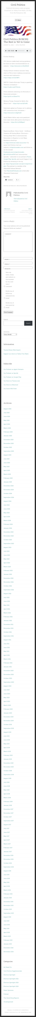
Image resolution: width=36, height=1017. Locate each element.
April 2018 (7, 794)
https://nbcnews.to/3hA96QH (19, 66)
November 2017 (8, 813)
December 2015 (8, 901)
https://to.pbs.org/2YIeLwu (12, 87)
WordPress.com (26, 1012)
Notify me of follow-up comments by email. (10, 294)
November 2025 (9, 443)
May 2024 (7, 513)
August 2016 (7, 871)
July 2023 (7, 551)
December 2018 (8, 763)
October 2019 (8, 724)
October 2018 (8, 770)
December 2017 (8, 809)
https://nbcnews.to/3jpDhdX (12, 113)
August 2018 (7, 778)
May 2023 (7, 559)
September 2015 (9, 913)
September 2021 (9, 636)
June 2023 (7, 555)
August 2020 (7, 686)
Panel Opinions (8, 990)
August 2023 (7, 547)
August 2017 (7, 824)
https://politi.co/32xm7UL (12, 96)
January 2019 (8, 759)
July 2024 (7, 505)
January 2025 (8, 482)
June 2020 (7, 694)
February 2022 (8, 617)
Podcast (13, 185)
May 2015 (6, 928)
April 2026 (7, 424)
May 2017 (6, 836)
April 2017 (7, 840)
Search (6, 319)
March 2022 (7, 613)
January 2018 (8, 805)
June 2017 (7, 832)
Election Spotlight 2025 (11, 986)
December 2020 (9, 670)
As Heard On (8, 967)
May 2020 (7, 697)
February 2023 (8, 570)
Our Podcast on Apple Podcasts (14, 369)
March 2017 (7, 844)
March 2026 (7, 428)
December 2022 (8, 578)
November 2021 (8, 628)
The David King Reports (11, 998)
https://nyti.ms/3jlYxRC (20, 103)
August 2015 (7, 917)
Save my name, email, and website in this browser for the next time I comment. (10, 279)
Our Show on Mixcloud (11, 385)
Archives (6, 332)
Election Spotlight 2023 (11, 982)
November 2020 (9, 674)
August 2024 (7, 501)
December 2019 (8, 717)
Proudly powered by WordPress (18, 1010)
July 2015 (6, 921)
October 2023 (8, 540)
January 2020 (8, 713)
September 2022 (9, 590)
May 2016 (6, 882)
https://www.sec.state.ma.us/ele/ (16, 143)
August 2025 (7, 455)
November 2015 (8, 905)
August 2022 (7, 593)
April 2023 (7, 563)
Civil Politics (18, 4)
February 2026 (8, 432)
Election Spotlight (9, 975)
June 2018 (7, 786)
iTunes (29, 157)
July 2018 (6, 782)
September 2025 (9, 451)
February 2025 (8, 478)
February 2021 (8, 663)
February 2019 (8, 755)
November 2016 (9, 859)
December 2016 (8, 855)
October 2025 (8, 447)
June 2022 (7, 601)
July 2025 (7, 459)
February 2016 (8, 894)
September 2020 (9, 682)
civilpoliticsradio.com (16, 147)
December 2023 (8, 532)
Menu (19, 20)
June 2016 (7, 878)
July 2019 (6, 736)
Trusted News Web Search (12, 350)
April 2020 (7, 701)
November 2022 (9, 582)
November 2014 (8, 951)
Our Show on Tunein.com (12, 381)
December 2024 (8, 486)
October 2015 (8, 909)
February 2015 (8, 940)
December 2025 (8, 439)
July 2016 (6, 874)
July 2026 (7, 412)
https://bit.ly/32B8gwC (18, 122)
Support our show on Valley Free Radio (16, 354)
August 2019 (7, 732)
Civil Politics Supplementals (13, 971)
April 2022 (7, 609)
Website (7, 268)
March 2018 (7, 797)
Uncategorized (22, 185)
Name (7, 259)
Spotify (14, 159)
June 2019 (7, 740)
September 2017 (9, 821)
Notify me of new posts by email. (10, 305)
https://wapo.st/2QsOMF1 (11, 77)
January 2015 (8, 944)
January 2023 (8, 574)
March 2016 (7, 890)
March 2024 (7, 520)
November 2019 (9, 720)
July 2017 (6, 828)
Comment (8, 235)
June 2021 (7, 647)
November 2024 (9, 489)
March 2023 (7, 566)
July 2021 (6, 643)
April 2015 (7, 932)
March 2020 (7, 705)
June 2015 (7, 924)
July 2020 (7, 690)
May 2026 (7, 420)
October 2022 (8, 586)
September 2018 (9, 774)
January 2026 (8, 436)
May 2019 (6, 744)
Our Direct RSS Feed (10, 388)
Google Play (7, 159)
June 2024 (7, 509)
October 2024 (8, 493)
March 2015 (7, 936)
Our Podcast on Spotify (11, 373)
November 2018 (9, 767)
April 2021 (7, 655)
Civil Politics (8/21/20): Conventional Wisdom (9, 210)
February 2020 (8, 709)
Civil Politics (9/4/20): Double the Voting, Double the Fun (26, 211)
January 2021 (8, 667)
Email (7, 264)
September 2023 (9, 543)
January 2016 (8, 898)
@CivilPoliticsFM (9, 154)
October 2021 (8, 632)
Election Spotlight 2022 (11, 979)
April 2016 (7, 886)
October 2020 (8, 678)
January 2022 (8, 620)
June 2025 (7, 462)
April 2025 (7, 470)
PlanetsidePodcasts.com (14, 171)
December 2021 (8, 624)
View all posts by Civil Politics (20, 200)
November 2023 (9, 536)
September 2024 (9, 497)
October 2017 (8, 817)
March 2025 (7, 474)
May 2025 (7, 466)
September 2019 (9, 728)
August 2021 (7, 640)
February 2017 (8, 847)
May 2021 (6, 651)
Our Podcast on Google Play (12, 377)
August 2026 (7, 409)
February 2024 (8, 524)
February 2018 (8, 801)
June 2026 (7, 416)
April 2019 (7, 747)
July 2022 (7, 597)
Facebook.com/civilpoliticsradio (14, 152)
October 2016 (8, 863)
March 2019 (7, 751)
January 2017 (8, 851)
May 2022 (7, 605)
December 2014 (8, 948)
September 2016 (9, 867)
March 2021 (7, 659)
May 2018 (6, 790)
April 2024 (7, 516)
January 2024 (8, 528)
